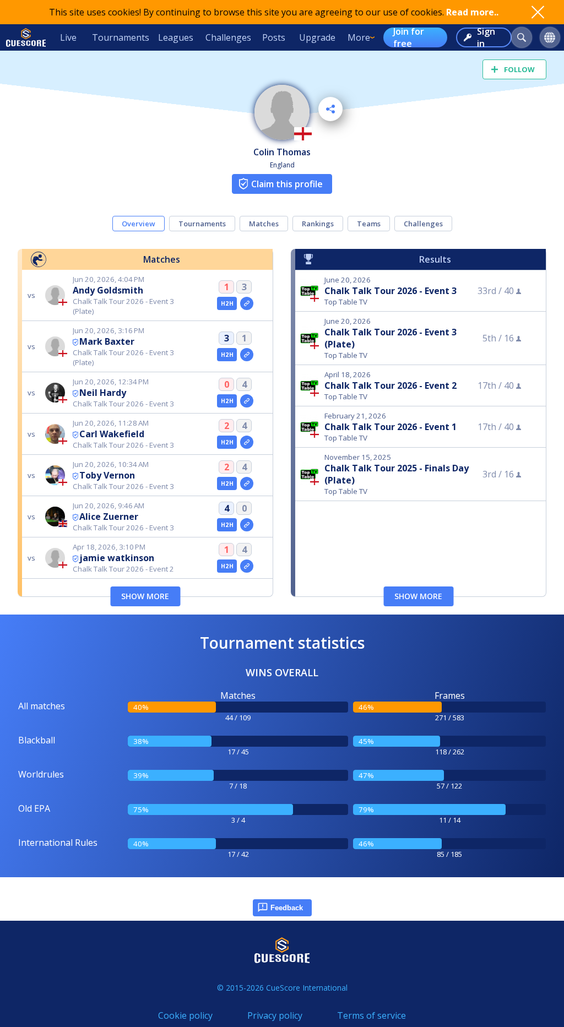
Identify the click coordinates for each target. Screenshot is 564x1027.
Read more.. (472, 12)
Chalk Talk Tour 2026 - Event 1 (390, 427)
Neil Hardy (102, 393)
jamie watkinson (116, 558)
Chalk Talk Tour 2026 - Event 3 (390, 291)
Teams (369, 224)
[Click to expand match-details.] (246, 303)
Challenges (228, 37)
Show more (145, 596)
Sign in (486, 37)
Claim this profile (287, 184)
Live (68, 37)
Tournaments (120, 37)
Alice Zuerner (108, 516)
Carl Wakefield (111, 434)
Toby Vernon (107, 475)
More (359, 37)
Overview (138, 224)
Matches (264, 224)
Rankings (318, 224)
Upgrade (317, 37)
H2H (227, 303)
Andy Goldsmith (108, 290)
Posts (273, 37)
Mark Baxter (106, 341)
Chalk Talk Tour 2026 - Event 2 (390, 385)
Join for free (408, 37)
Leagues (175, 37)
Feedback (286, 908)
